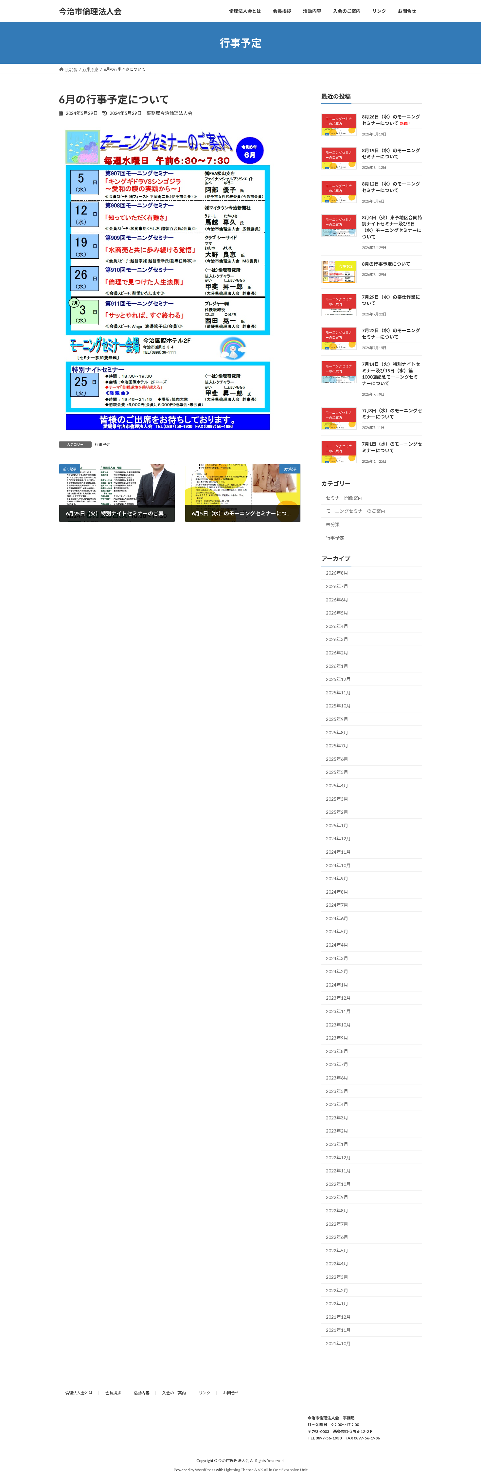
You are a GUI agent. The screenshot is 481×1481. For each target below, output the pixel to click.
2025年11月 (338, 692)
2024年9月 (337, 878)
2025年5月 (337, 772)
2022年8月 (337, 1210)
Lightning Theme (239, 1469)
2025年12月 (338, 679)
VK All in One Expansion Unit (283, 1469)
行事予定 (103, 444)
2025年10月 (338, 706)
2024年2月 (337, 971)
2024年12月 (338, 839)
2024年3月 (337, 958)
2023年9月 (337, 1038)
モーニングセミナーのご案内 (355, 511)
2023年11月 (338, 1011)
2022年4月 (337, 1264)
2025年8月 (337, 732)
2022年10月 (338, 1184)
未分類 (333, 524)
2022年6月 (337, 1237)
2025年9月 (337, 719)
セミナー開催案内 (344, 498)
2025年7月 (337, 745)
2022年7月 (337, 1224)
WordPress (205, 1469)
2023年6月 (337, 1077)
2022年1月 (337, 1303)
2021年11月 (338, 1330)
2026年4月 (337, 626)
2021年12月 (338, 1317)
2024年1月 (337, 985)
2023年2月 (337, 1131)
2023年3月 (337, 1117)
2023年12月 (338, 998)
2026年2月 (337, 652)
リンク (204, 1392)
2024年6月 (337, 918)
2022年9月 (337, 1197)
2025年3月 (337, 799)
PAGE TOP (463, 1430)
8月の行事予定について (386, 264)
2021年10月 (338, 1343)
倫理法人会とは (79, 1392)
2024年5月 (337, 932)
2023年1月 (337, 1144)
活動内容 (142, 1392)
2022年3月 (337, 1277)
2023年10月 (338, 1024)
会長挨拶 (113, 1392)
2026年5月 (337, 613)
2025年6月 (337, 759)
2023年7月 (337, 1064)
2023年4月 (337, 1104)
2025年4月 (337, 785)
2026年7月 (337, 586)
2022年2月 (337, 1290)
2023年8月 (337, 1051)
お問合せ (231, 1392)
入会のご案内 (174, 1392)
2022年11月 (338, 1170)
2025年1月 (337, 825)
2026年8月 (337, 573)
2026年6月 (337, 599)
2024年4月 (337, 945)
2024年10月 (338, 865)
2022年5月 (337, 1250)
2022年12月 (338, 1157)
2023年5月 (337, 1091)
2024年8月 (337, 892)
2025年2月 (337, 812)
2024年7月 (337, 905)
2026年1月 (337, 666)
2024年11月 (338, 852)
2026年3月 (337, 639)
